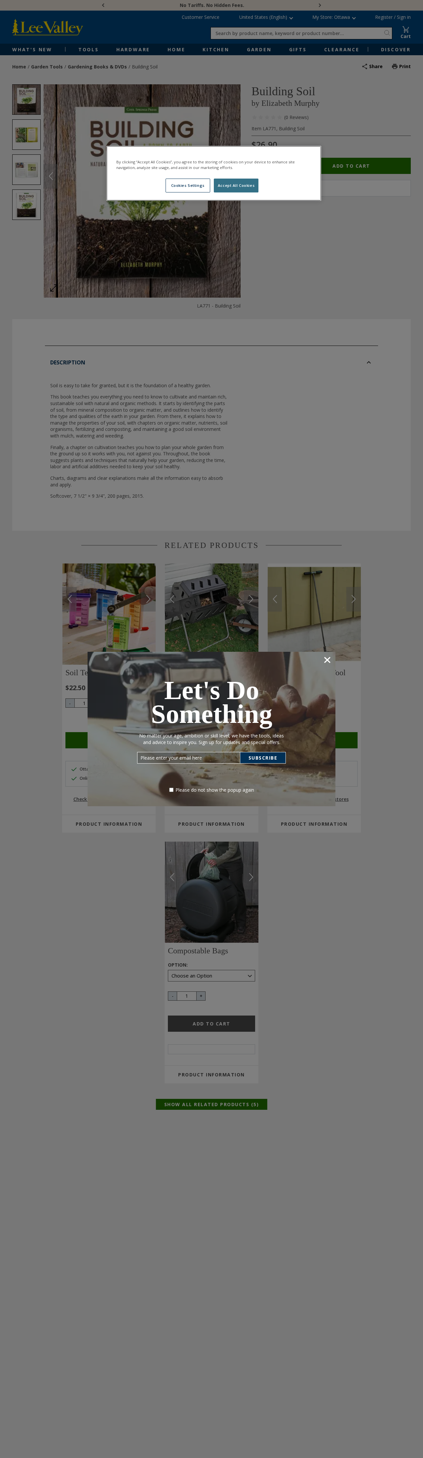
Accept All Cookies (236, 185)
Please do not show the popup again (214, 790)
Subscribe (263, 758)
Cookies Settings (188, 185)
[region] (213, 173)
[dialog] (211, 729)
